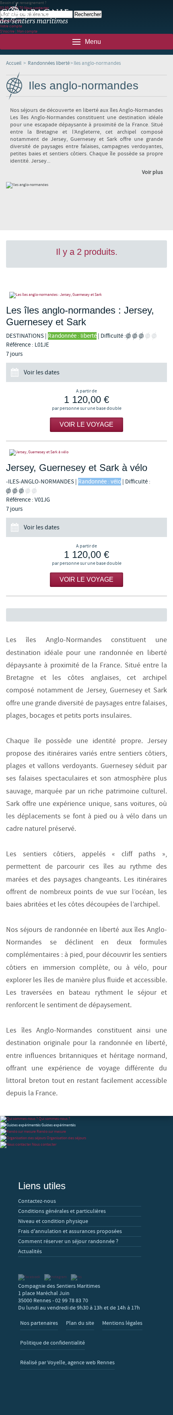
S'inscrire (7, 31)
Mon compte (27, 31)
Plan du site (80, 1323)
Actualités (30, 1251)
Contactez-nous (37, 1201)
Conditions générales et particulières (62, 1211)
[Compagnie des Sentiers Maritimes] (34, 13)
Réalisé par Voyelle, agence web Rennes (67, 1362)
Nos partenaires (39, 1323)
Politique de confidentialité (52, 1343)
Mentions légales (122, 1323)
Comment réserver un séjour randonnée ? (68, 1241)
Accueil (13, 63)
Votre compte (11, 26)
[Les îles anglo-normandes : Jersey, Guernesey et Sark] (86, 295)
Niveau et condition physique (53, 1221)
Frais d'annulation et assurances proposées (70, 1231)
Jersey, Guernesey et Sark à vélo (76, 467)
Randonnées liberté (49, 63)
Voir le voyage (86, 424)
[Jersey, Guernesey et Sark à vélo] (86, 452)
